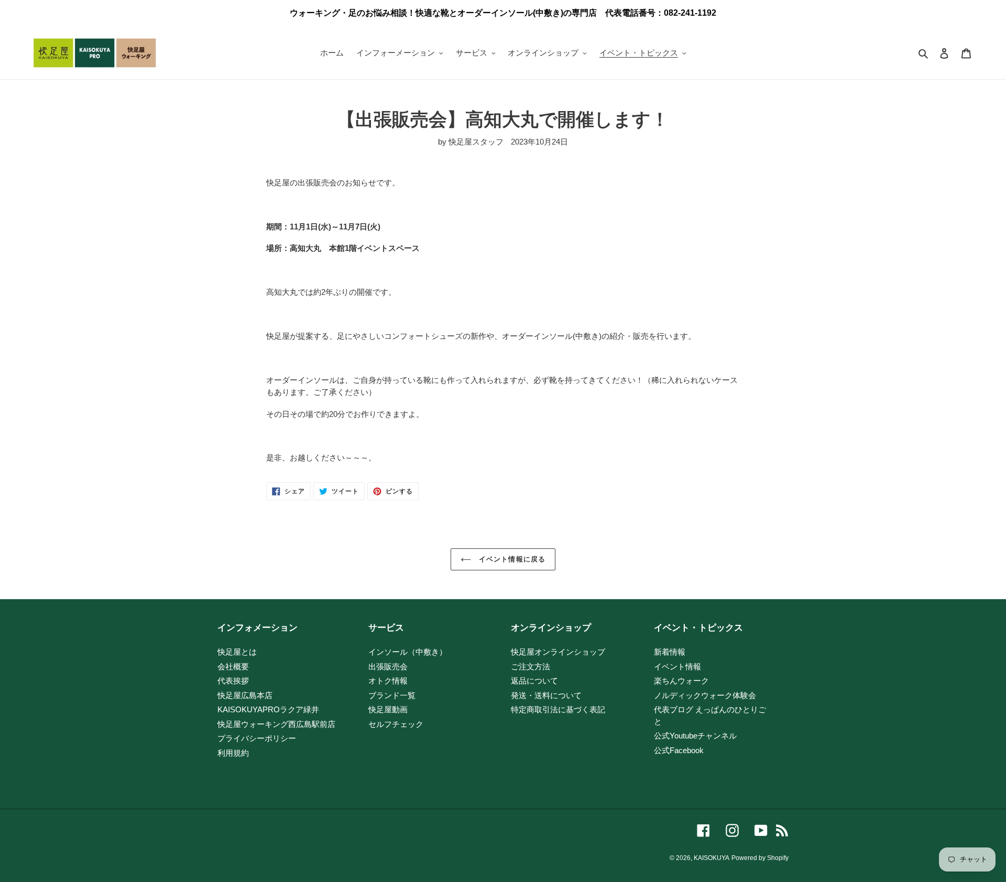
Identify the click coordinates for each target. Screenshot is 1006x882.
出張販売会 (388, 666)
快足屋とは (237, 651)
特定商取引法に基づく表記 (558, 709)
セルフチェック (395, 724)
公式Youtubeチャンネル (695, 735)
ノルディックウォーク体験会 (705, 695)
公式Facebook (679, 750)
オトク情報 (388, 680)
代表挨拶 (233, 680)
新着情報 (669, 651)
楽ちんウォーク (681, 680)
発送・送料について (546, 695)
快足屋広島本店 (244, 695)
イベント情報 (677, 666)
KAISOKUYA (711, 858)
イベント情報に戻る (510, 559)
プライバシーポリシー (256, 738)
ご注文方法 (530, 666)
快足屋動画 (388, 709)
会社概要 (233, 666)
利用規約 (233, 752)
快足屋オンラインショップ (558, 651)
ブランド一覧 (391, 695)
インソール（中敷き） (407, 651)
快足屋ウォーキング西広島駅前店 (276, 724)
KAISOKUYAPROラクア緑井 (268, 709)
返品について (534, 680)
